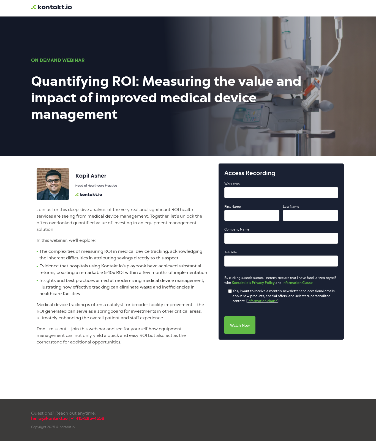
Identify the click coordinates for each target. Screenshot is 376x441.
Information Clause (297, 283)
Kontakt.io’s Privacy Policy (253, 283)
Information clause (262, 301)
